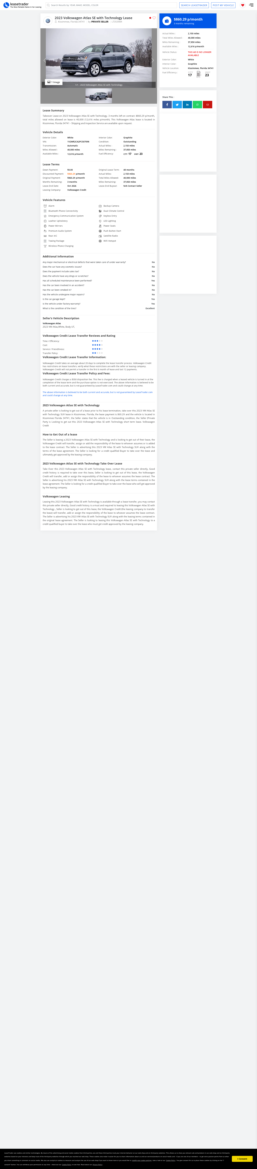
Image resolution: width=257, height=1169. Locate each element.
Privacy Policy (97, 1164)
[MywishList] (242, 5)
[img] (99, 58)
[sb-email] (207, 104)
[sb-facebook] (167, 104)
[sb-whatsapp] (197, 104)
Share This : (168, 97)
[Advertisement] (188, 144)
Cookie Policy (170, 1160)
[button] (251, 5)
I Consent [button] (242, 1158)
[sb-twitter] (177, 104)
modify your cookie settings (142, 1160)
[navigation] (98, 79)
